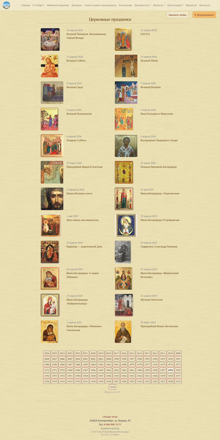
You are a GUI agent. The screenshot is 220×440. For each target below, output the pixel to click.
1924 (139, 381)
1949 (85, 375)
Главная (25, 5)
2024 (62, 353)
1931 (85, 381)
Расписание (125, 5)
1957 (162, 370)
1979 (131, 364)
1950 (77, 375)
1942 (139, 375)
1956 (170, 370)
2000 (108, 358)
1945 (116, 375)
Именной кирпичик (58, 5)
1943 (131, 375)
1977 (147, 364)
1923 (147, 381)
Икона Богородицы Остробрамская (160, 220)
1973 (178, 364)
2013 (147, 353)
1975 (162, 364)
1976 (155, 364)
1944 (124, 375)
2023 (69, 353)
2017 (116, 353)
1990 (46, 364)
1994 (155, 358)
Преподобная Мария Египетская (84, 166)
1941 (147, 375)
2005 (69, 358)
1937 (178, 375)
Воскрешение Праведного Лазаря (159, 140)
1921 (162, 381)
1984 (93, 364)
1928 (108, 381)
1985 (85, 364)
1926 (124, 381)
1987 (69, 364)
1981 (116, 364)
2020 (93, 353)
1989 (54, 364)
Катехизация (174, 5)
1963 (116, 370)
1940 (155, 375)
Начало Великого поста (79, 193)
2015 (131, 353)
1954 (46, 375)
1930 (93, 381)
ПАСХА (145, 34)
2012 (155, 353)
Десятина (77, 5)
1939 (162, 375)
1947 (100, 375)
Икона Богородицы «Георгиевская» (160, 193)
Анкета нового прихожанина (100, 5)
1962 (124, 370)
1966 (93, 370)
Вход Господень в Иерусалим (157, 113)
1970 (62, 370)
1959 (147, 370)
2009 (178, 353)
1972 (46, 370)
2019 (100, 353)
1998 (124, 358)
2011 (162, 353)
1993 (162, 358)
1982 (108, 364)
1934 (62, 381)
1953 (54, 375)
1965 (100, 370)
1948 (93, 375)
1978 (139, 364)
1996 (139, 358)
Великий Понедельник (79, 113)
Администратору (110, 428)
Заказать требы (177, 15)
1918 (112, 387)
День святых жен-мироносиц (83, 220)
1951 (69, 375)
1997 (131, 358)
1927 (116, 381)
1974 (170, 364)
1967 (85, 370)
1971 (54, 370)
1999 (116, 358)
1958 (155, 370)
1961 (131, 370)
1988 (62, 364)
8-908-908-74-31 (112, 424)
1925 (131, 381)
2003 (85, 358)
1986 (77, 364)
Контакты (204, 5)
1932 (77, 381)
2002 (93, 358)
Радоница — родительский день (84, 246)
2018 (108, 353)
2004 (77, 358)
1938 (170, 375)
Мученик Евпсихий (152, 299)
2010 (170, 353)
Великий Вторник (151, 87)
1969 (69, 370)
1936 (46, 381)
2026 (46, 353)
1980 (124, 364)
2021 (85, 353)
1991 (178, 358)
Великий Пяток (149, 60)
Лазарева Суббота (76, 140)
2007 (54, 358)
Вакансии (191, 5)
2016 (124, 353)
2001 (100, 358)
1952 (62, 375)
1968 (77, 370)
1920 (170, 381)
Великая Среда (75, 87)
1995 (147, 358)
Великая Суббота (76, 60)
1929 (100, 381)
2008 (46, 358)
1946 (108, 375)
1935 (54, 381)
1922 (155, 381)
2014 (139, 353)
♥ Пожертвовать (204, 15)
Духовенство (141, 5)
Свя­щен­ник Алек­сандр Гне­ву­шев (159, 246)
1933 (69, 381)
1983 (100, 364)
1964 (108, 370)
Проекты (158, 5)
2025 (54, 353)
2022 (77, 353)
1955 (178, 370)
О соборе (38, 5)
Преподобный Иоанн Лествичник (159, 326)
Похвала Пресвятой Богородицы (159, 166)
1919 (178, 381)
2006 (62, 358)
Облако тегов (110, 416)
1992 (170, 358)
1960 (139, 370)
